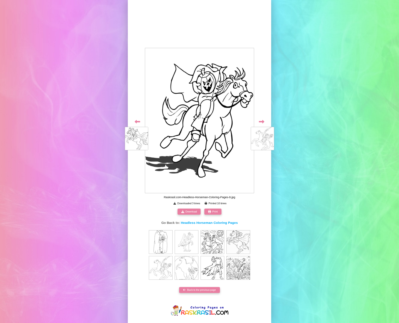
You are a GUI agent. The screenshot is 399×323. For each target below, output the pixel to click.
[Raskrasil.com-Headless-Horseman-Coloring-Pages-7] (238, 242)
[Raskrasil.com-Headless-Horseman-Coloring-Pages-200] (161, 268)
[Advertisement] (199, 25)
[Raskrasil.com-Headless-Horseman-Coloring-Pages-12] (212, 242)
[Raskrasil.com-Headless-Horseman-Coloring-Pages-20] (161, 242)
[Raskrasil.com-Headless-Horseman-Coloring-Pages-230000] (212, 268)
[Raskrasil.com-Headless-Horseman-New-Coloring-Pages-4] (186, 268)
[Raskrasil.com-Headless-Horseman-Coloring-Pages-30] (238, 268)
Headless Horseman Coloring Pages (209, 223)
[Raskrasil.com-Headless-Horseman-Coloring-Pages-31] (186, 242)
